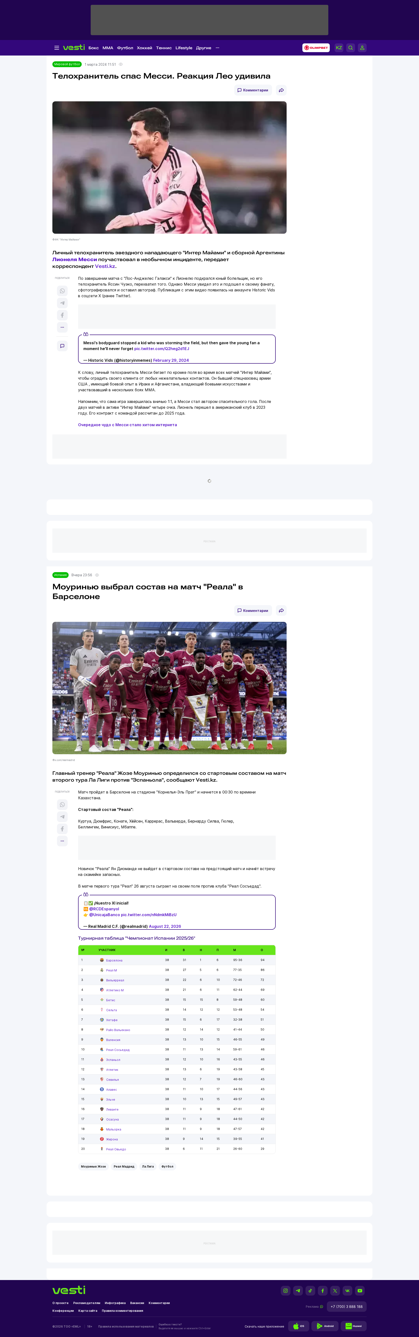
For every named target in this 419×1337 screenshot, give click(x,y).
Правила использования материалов (126, 1326)
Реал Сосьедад (118, 1050)
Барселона (114, 960)
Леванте (112, 1109)
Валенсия (113, 1040)
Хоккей (144, 48)
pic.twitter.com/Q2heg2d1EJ (161, 348)
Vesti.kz (105, 266)
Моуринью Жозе (93, 1166)
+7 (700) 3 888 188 (347, 1307)
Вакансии (137, 1303)
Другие (203, 48)
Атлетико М (115, 990)
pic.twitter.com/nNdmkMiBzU (149, 914)
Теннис (164, 48)
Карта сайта (87, 1311)
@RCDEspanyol (104, 908)
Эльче (110, 1099)
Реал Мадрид (124, 1166)
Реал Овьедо (116, 1149)
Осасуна (112, 1119)
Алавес (111, 1089)
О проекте (60, 1303)
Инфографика (115, 1303)
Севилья (112, 1079)
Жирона (112, 1139)
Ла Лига (148, 1166)
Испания (60, 575)
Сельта (111, 1010)
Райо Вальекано (118, 1030)
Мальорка (113, 1129)
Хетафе (112, 1020)
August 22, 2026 (165, 926)
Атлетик (112, 1070)
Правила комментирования (122, 1311)
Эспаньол (113, 1060)
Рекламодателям (86, 1303)
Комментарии (255, 90)
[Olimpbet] (314, 47)
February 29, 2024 (171, 360)
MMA (108, 48)
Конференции (63, 1311)
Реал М (111, 970)
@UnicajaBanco (104, 914)
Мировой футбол (67, 64)
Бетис (110, 1000)
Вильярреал (115, 980)
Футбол (125, 48)
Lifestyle (184, 48)
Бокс (94, 48)
